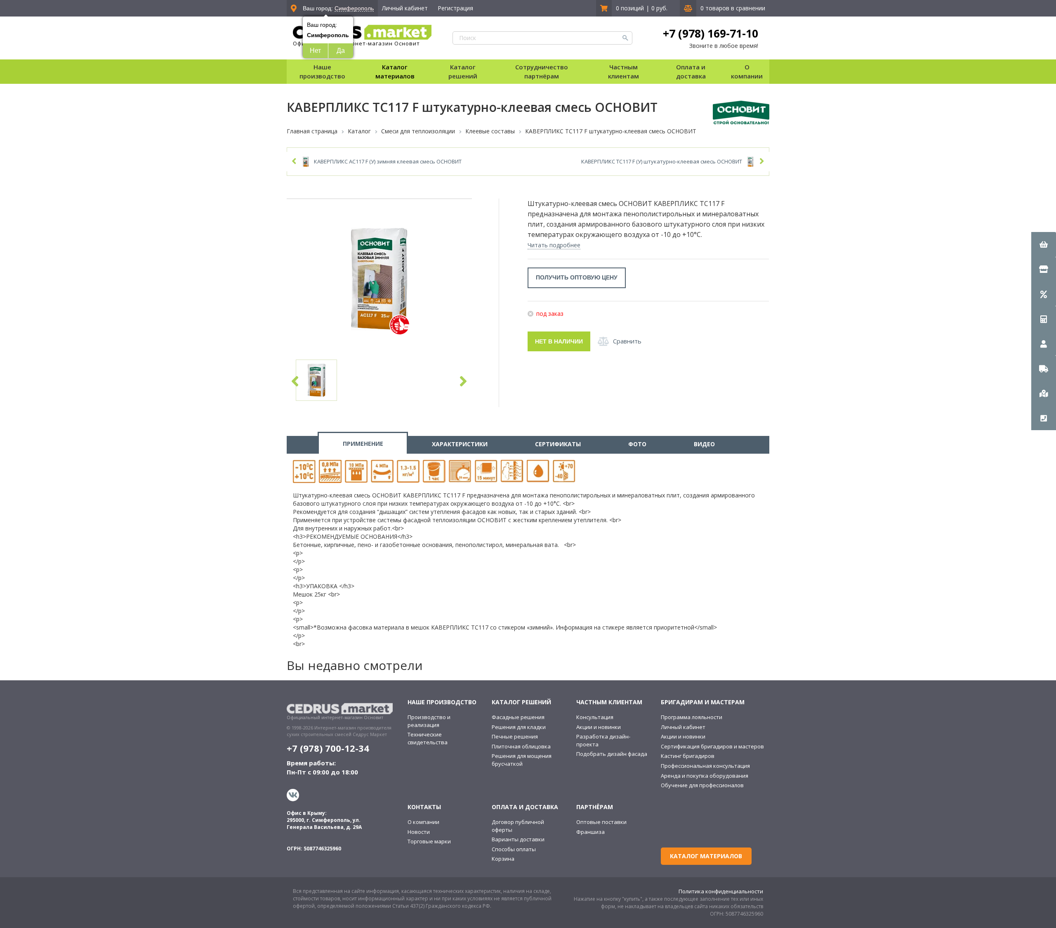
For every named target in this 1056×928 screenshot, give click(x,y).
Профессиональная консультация (705, 765)
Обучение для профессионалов (702, 785)
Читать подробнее (554, 245)
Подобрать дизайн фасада (611, 754)
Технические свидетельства (428, 738)
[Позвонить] (1043, 417)
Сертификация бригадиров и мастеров (712, 746)
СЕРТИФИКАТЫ (558, 444)
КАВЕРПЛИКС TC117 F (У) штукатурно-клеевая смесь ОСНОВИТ (661, 161)
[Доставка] (1043, 368)
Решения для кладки (519, 727)
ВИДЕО (704, 444)
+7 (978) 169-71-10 (710, 33)
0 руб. (659, 8)
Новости (419, 832)
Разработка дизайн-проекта (603, 740)
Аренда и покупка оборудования (704, 775)
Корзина (503, 858)
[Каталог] (1043, 269)
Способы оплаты (514, 849)
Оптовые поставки (601, 822)
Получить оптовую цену (577, 277)
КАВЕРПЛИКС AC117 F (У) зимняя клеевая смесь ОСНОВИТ (388, 161)
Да (341, 50)
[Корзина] (1043, 244)
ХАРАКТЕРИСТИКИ (460, 444)
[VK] (294, 795)
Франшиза (590, 832)
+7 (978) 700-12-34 (328, 748)
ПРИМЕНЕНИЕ (363, 443)
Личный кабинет (405, 8)
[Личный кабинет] (1043, 343)
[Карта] (1043, 393)
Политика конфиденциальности (721, 891)
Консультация (594, 717)
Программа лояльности (691, 717)
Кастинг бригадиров (687, 756)
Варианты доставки (518, 839)
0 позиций (630, 8)
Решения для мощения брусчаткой (522, 759)
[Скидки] (1043, 294)
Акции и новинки (598, 727)
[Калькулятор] (1043, 318)
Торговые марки (429, 841)
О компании (423, 822)
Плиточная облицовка (521, 746)
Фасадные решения (518, 717)
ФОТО (637, 444)
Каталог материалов (395, 71)
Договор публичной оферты (518, 825)
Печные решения (515, 736)
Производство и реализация (429, 721)
